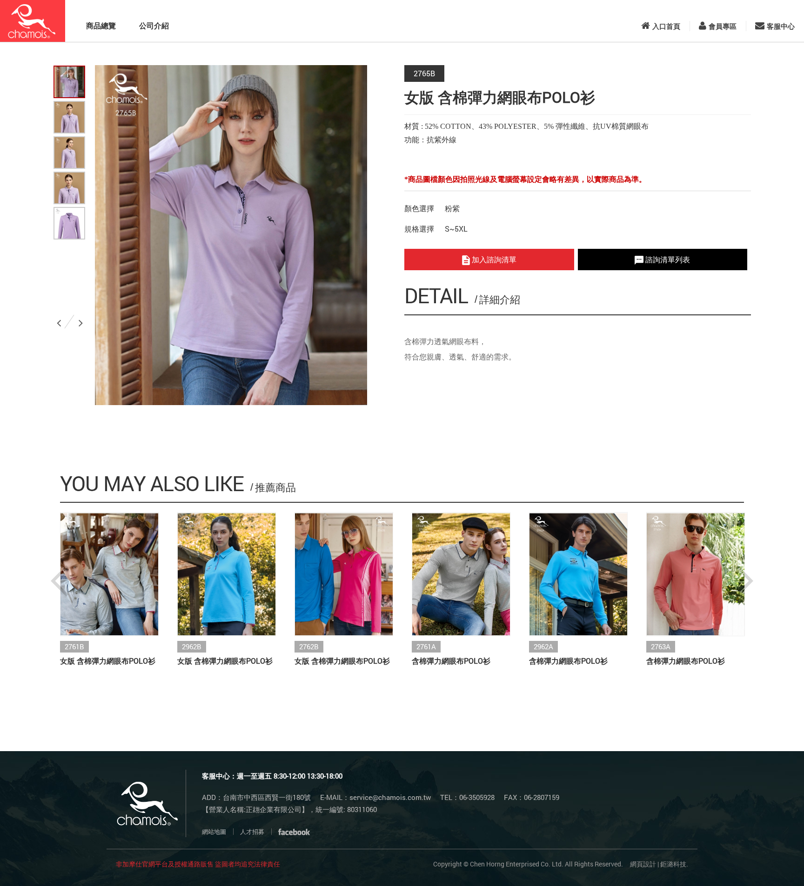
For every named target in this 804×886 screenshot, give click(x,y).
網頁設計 (643, 863)
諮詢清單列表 (666, 259)
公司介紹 (154, 25)
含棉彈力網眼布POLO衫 (451, 661)
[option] (231, 235)
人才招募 (252, 831)
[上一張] (60, 319)
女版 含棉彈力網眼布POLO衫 (107, 661)
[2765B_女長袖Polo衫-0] (69, 82)
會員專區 (723, 26)
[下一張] (82, 319)
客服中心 (781, 26)
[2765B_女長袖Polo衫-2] (69, 152)
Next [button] (744, 581)
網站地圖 (214, 831)
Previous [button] (59, 581)
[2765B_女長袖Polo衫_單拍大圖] (69, 223)
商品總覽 (101, 25)
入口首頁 (666, 26)
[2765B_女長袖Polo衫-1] (69, 117)
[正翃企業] (32, 21)
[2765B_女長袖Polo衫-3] (69, 188)
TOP (773, 864)
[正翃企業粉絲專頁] (294, 831)
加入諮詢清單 (493, 259)
